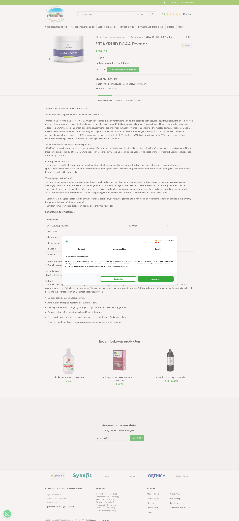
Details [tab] (158, 249)
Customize (118, 279)
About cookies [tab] (119, 249)
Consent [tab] (81, 249)
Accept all (155, 279)
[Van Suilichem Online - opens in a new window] (164, 241)
